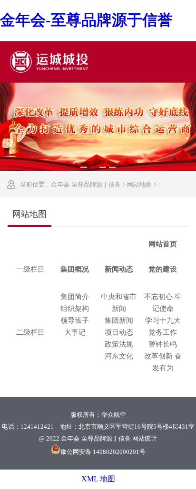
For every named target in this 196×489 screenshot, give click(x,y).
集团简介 (74, 297)
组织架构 (74, 308)
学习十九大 (163, 320)
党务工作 (162, 332)
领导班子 (74, 320)
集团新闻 (119, 320)
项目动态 (119, 332)
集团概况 (74, 269)
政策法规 (119, 344)
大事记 (75, 332)
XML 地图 (98, 479)
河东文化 (119, 356)
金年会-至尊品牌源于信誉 (86, 184)
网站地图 (139, 184)
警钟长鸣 (162, 344)
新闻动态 (119, 269)
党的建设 (162, 269)
